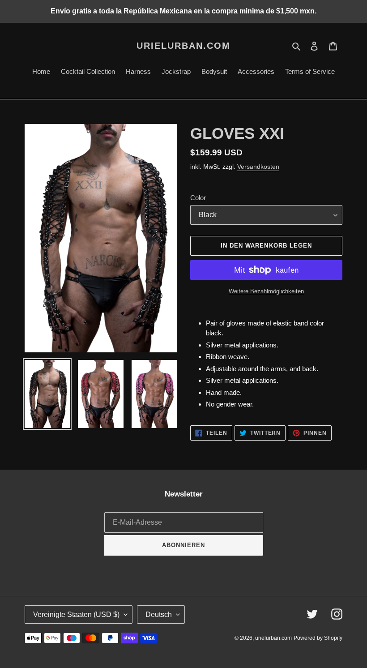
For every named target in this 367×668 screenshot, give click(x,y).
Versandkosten (258, 166)
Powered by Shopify (318, 638)
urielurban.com (183, 46)
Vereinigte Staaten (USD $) (76, 614)
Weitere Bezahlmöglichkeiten (266, 291)
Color (198, 197)
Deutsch (158, 614)
